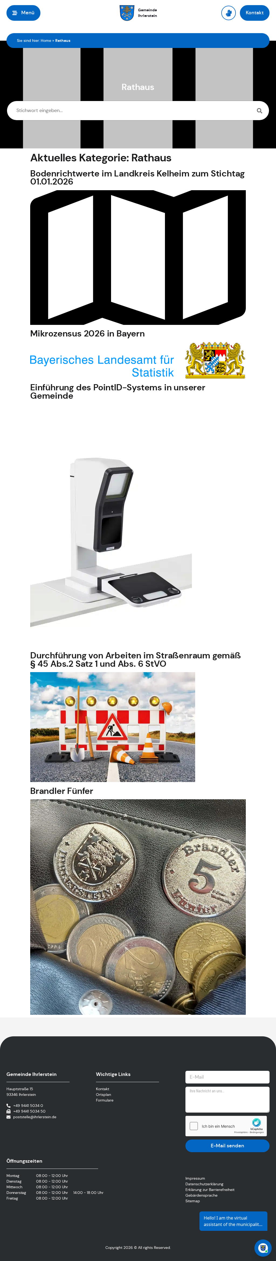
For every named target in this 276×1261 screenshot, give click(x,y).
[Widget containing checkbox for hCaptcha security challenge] (226, 1126)
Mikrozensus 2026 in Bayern (87, 333)
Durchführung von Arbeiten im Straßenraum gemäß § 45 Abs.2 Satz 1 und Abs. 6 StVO (135, 659)
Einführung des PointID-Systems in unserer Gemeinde (117, 391)
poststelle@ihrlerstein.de (34, 1116)
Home (46, 40)
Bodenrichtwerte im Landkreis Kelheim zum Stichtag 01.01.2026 (137, 177)
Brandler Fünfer (61, 791)
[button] (23, 12)
